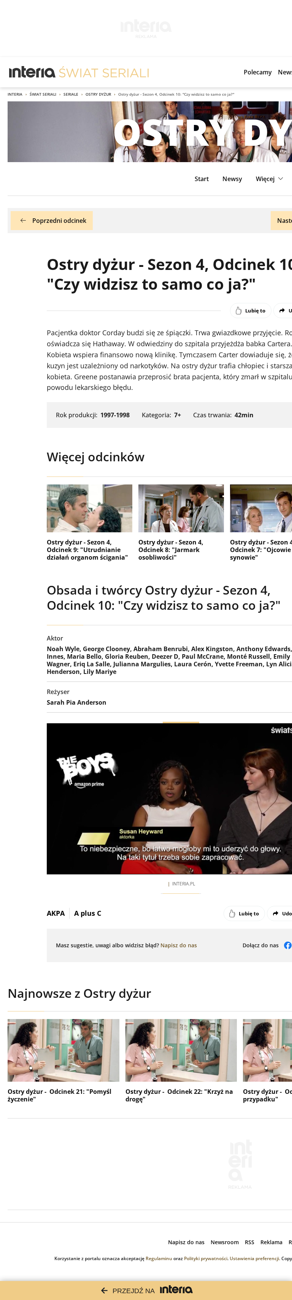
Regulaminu (159, 1258)
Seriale (70, 94)
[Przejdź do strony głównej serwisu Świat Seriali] (104, 72)
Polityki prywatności (205, 1258)
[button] (270, 179)
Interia (15, 94)
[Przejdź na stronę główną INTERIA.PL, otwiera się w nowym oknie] (32, 72)
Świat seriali (43, 94)
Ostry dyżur (98, 94)
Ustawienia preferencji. (255, 1258)
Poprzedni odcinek (59, 220)
